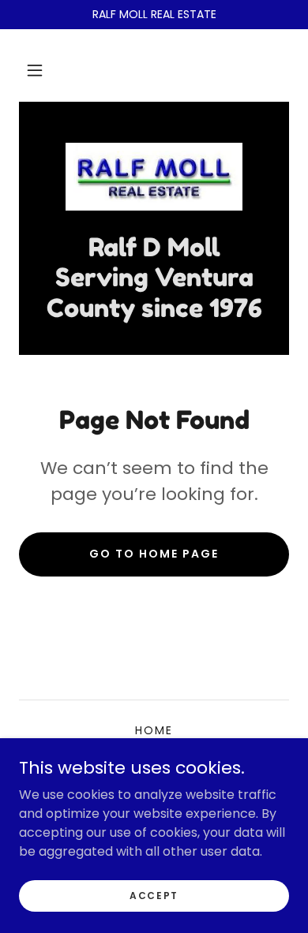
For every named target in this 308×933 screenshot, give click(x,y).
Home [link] (154, 730)
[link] (154, 176)
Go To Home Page (154, 554)
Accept (154, 894)
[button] (35, 70)
